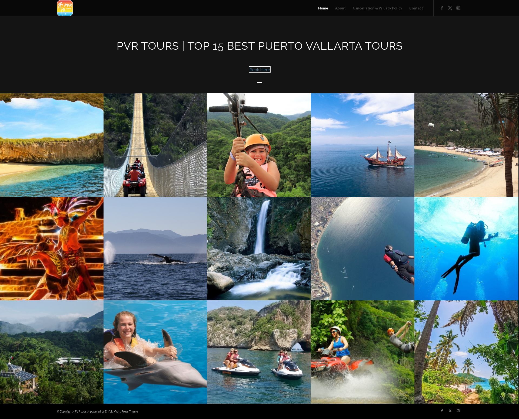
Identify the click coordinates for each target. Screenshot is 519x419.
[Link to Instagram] (458, 8)
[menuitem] (323, 8)
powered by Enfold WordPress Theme (114, 411)
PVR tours (81, 411)
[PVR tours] (65, 8)
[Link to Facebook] (442, 8)
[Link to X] (450, 8)
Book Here (259, 69)
